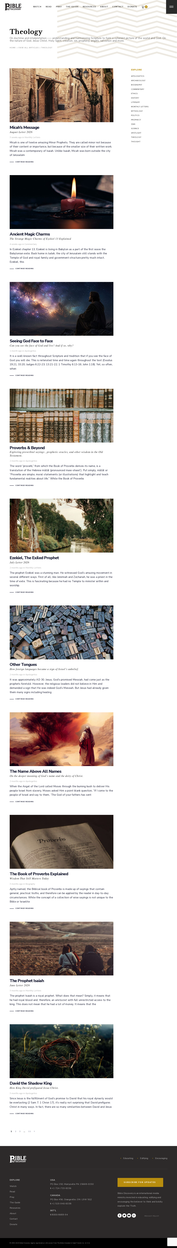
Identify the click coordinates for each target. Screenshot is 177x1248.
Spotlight (136, 133)
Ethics (134, 93)
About (13, 1213)
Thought (135, 142)
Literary (135, 102)
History (135, 98)
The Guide (15, 1202)
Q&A (133, 124)
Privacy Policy (152, 1216)
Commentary (30, 244)
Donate (13, 1224)
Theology (136, 137)
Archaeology (138, 80)
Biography (30, 884)
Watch (13, 1186)
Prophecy (136, 120)
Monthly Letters (32, 137)
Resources (15, 1207)
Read (12, 1191)
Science (135, 128)
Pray (12, 1197)
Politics (135, 115)
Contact (14, 1218)
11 (29, 1131)
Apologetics (30, 351)
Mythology (137, 111)
